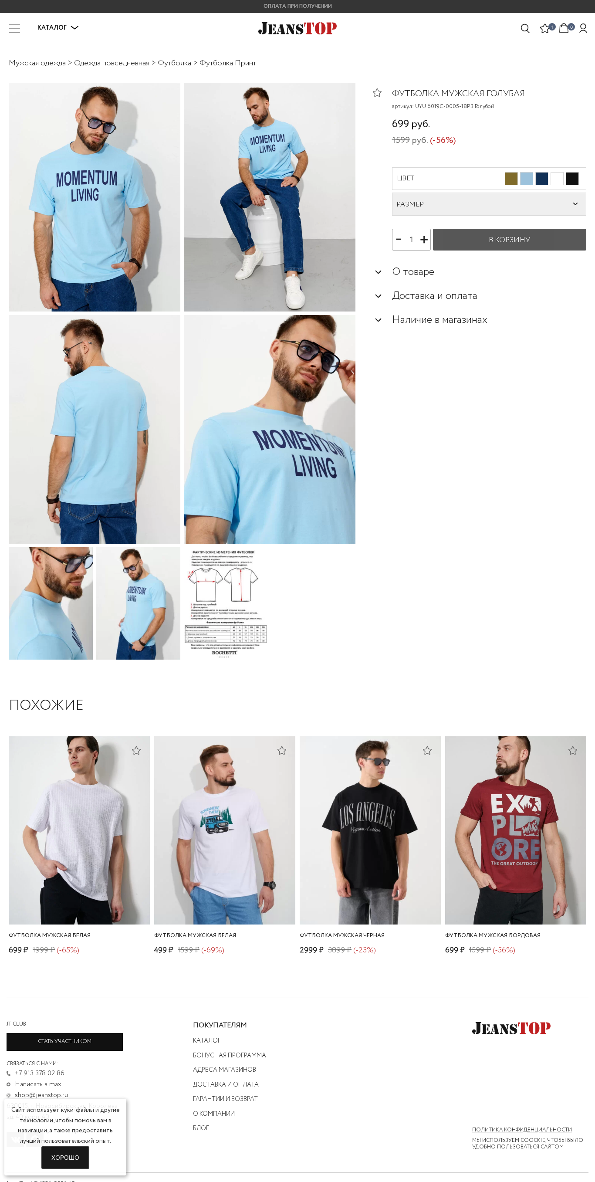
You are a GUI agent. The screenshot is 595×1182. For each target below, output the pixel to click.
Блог (201, 1128)
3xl (232, 901)
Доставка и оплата (226, 1084)
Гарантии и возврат (225, 1099)
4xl (248, 901)
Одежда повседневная (111, 63)
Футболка (174, 63)
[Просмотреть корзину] (564, 27)
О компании (214, 1114)
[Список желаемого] (545, 28)
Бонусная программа (229, 1055)
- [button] (398, 238)
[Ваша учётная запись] (583, 28)
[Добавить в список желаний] (382, 92)
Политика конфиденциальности (522, 1130)
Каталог (207, 1040)
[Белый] (557, 178)
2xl (85, 901)
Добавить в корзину (79, 915)
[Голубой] (526, 178)
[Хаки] (511, 178)
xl (368, 901)
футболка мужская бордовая (493, 935)
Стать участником (64, 1041)
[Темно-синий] (541, 178)
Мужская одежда (37, 63)
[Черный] (572, 178)
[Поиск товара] (526, 28)
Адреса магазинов (224, 1070)
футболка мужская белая (50, 935)
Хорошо (65, 1157)
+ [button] (424, 238)
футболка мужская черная (342, 935)
